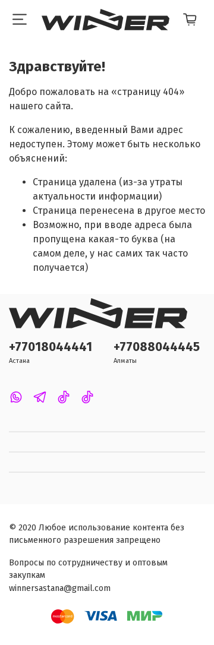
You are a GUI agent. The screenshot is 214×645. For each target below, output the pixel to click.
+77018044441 (50, 347)
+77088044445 (157, 347)
